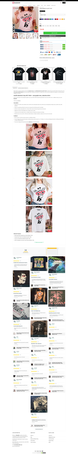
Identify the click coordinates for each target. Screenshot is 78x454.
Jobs (42, 5)
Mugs (45, 5)
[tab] (14, 88)
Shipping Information (52, 437)
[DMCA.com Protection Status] (43, 452)
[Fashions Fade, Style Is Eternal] (16, 3)
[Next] (37, 19)
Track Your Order (51, 438)
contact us (30, 121)
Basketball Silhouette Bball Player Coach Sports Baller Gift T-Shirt (59, 82)
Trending (30, 5)
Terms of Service (33, 442)
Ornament (48, 5)
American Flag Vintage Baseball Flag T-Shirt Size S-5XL (32, 82)
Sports (34, 5)
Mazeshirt (15, 98)
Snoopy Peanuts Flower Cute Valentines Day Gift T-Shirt (23, 236)
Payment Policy (51, 440)
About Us (32, 435)
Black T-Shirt (42, 7)
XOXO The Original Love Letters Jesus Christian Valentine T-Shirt (24, 240)
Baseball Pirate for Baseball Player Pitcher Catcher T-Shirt (46, 82)
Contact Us (50, 435)
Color (41, 17)
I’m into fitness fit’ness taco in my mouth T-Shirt (19, 82)
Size (40, 23)
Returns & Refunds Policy (34, 438)
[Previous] (14, 19)
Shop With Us (24, 5)
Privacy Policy (33, 440)
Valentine (19, 100)
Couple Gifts (53, 5)
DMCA (49, 442)
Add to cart (54, 33)
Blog (31, 437)
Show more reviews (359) (39, 429)
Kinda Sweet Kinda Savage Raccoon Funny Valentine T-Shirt (24, 235)
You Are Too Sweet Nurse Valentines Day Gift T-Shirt (22, 238)
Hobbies (38, 5)
